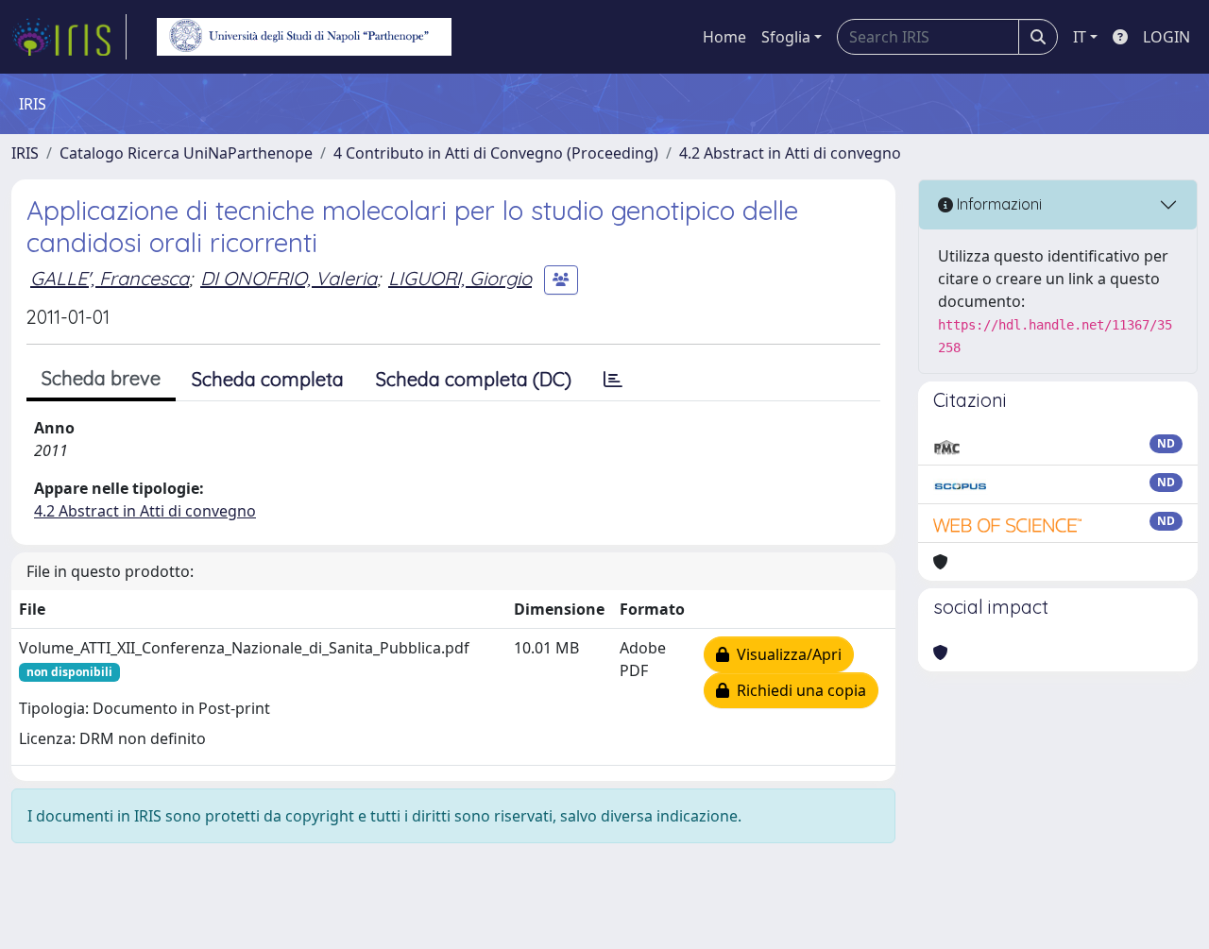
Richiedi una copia (797, 690)
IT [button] (1079, 36)
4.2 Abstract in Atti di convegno (790, 153)
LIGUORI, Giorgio (460, 278)
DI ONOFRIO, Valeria (288, 278)
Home (724, 36)
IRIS (25, 153)
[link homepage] (69, 36)
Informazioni (997, 204)
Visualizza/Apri (785, 654)
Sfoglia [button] (785, 36)
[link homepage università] (304, 36)
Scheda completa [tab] (268, 379)
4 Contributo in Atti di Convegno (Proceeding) (495, 153)
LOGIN (1166, 36)
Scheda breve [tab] (101, 378)
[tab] (613, 379)
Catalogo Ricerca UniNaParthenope (186, 153)
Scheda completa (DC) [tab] (473, 379)
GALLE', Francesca (109, 278)
